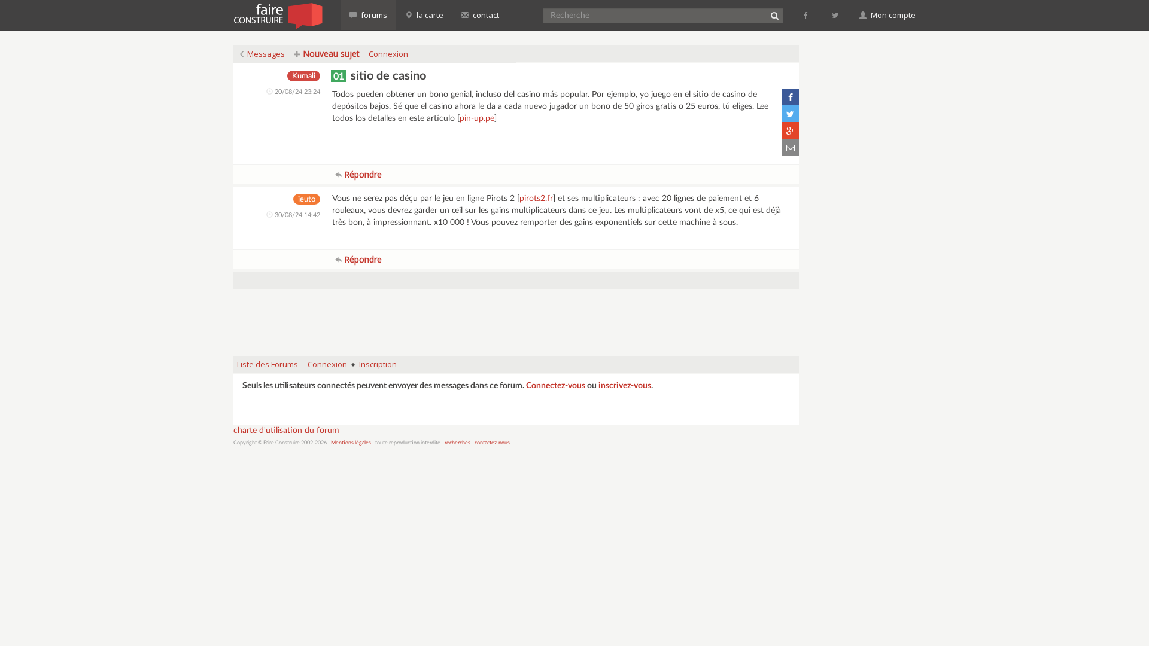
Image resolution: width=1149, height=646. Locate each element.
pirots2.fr (536, 198)
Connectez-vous (555, 386)
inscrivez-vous (624, 386)
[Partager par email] (790, 147)
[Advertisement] (516, 316)
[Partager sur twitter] (790, 113)
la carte (429, 15)
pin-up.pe (477, 118)
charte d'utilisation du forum (286, 430)
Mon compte (892, 15)
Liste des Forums (267, 364)
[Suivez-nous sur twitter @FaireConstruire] (835, 15)
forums (373, 15)
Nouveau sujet (330, 53)
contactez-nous (492, 443)
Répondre (362, 174)
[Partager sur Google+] (790, 130)
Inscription (378, 364)
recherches (457, 443)
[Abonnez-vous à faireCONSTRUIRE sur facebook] (806, 15)
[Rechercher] (774, 15)
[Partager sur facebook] (790, 97)
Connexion (388, 53)
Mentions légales (351, 443)
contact (485, 15)
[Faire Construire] (277, 15)
